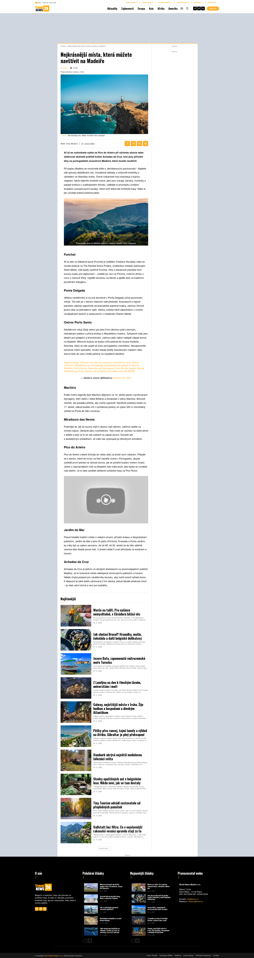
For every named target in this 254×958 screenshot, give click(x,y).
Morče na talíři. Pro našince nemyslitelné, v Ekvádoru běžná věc (116, 612)
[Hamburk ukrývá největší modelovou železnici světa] (76, 760)
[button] (187, 8)
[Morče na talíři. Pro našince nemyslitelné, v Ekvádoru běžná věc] (76, 615)
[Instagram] (199, 8)
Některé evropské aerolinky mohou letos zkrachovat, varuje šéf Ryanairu (111, 886)
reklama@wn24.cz (195, 901)
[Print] (145, 143)
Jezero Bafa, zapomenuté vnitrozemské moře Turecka (119, 660)
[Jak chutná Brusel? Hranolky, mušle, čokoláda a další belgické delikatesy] (76, 640)
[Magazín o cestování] (39, 8)
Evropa (63, 46)
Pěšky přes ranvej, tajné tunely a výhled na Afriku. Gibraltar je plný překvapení (120, 732)
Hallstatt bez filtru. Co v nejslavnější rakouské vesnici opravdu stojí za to (117, 829)
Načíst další (103, 848)
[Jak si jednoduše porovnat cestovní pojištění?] (91, 909)
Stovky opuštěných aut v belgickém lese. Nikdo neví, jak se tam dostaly (117, 780)
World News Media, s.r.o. (53, 955)
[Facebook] (195, 8)
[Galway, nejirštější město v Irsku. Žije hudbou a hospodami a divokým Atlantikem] (76, 712)
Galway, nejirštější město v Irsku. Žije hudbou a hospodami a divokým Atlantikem (118, 708)
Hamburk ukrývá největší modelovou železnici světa (117, 756)
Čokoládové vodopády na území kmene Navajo (110, 919)
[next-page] (90, 940)
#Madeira (80, 365)
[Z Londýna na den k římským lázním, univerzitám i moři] (76, 688)
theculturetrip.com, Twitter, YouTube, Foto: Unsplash (86, 135)
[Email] (139, 143)
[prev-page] (85, 940)
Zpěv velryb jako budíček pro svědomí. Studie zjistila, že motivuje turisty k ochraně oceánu (110, 931)
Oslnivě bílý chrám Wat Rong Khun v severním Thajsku (110, 897)
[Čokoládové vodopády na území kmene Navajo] (91, 920)
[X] (203, 8)
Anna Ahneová (72, 144)
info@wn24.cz (192, 899)
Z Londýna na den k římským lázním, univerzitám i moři (117, 684)
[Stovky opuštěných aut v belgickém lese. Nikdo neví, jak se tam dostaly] (76, 784)
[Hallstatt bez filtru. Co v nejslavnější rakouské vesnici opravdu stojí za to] (76, 832)
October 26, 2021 (122, 377)
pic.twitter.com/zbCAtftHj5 (121, 371)
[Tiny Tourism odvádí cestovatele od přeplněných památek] (76, 808)
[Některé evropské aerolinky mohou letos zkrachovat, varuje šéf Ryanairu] (91, 887)
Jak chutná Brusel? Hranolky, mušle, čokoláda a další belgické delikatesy (117, 636)
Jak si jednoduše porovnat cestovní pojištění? (109, 908)
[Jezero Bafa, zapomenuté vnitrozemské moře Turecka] (76, 664)
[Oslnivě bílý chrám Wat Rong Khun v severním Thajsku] (91, 898)
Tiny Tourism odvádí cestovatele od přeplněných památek (116, 804)
